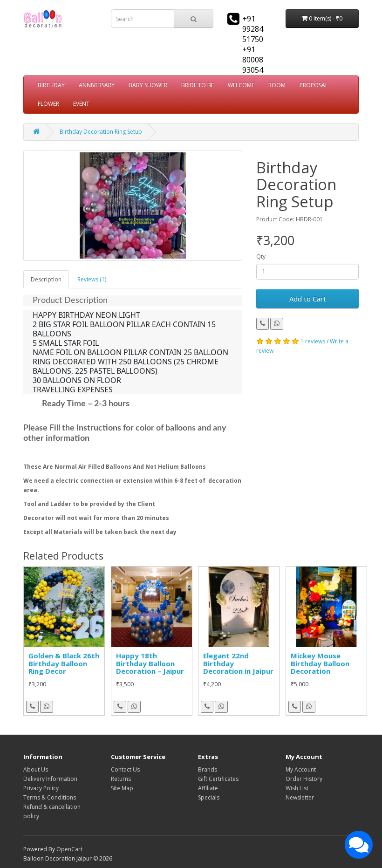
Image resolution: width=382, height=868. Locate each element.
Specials (208, 797)
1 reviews (312, 341)
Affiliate (208, 788)
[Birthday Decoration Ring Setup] (132, 205)
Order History (304, 779)
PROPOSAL (314, 85)
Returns (121, 779)
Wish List (297, 788)
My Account (301, 769)
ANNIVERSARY (97, 85)
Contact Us (125, 769)
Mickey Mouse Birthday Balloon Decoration (320, 663)
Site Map (122, 788)
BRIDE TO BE (197, 85)
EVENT (81, 104)
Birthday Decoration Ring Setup (101, 132)
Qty (261, 256)
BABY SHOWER (148, 85)
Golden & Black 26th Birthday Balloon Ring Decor (63, 663)
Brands (207, 769)
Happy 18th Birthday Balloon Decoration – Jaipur (150, 663)
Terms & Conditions (49, 797)
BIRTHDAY (51, 85)
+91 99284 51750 (252, 29)
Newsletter (300, 797)
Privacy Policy (41, 788)
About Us (35, 769)
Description (46, 279)
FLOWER (48, 104)
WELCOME (241, 85)
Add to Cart (307, 298)
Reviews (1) (91, 279)
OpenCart (69, 849)
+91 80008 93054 (252, 59)
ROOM (277, 85)
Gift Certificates (218, 779)
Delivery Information (50, 779)
